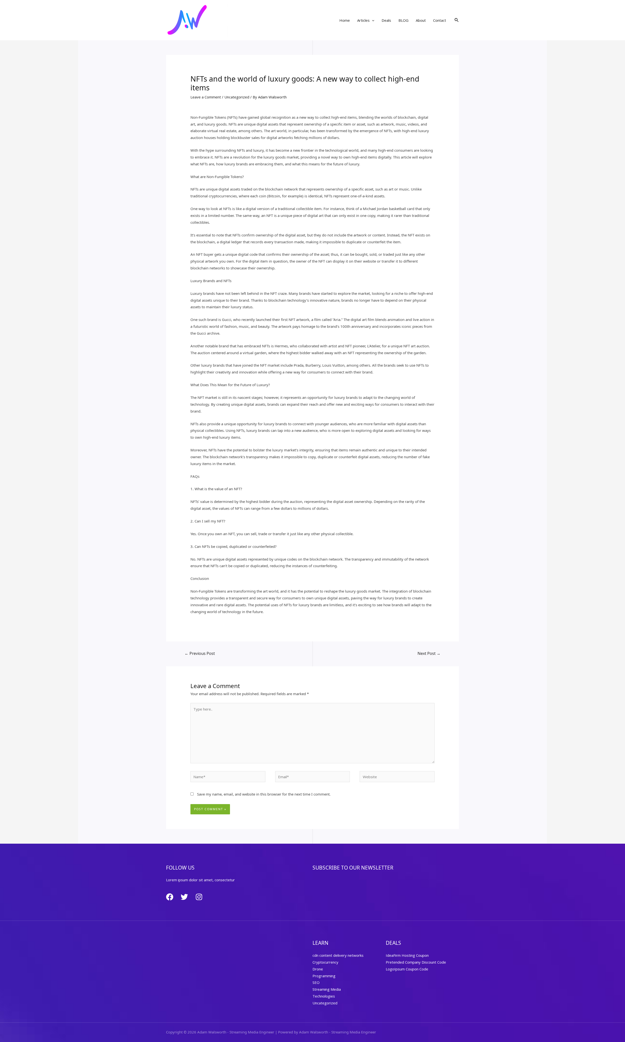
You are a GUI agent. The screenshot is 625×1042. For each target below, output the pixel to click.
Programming (323, 975)
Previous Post (200, 653)
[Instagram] (199, 897)
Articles (363, 20)
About (421, 20)
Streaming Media (326, 989)
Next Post (428, 653)
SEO (316, 982)
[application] (372, 20)
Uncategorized (236, 97)
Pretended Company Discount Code (416, 962)
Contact (439, 20)
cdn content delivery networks (338, 955)
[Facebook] (169, 897)
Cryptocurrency (325, 962)
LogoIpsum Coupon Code (407, 969)
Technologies (323, 996)
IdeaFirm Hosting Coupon (407, 955)
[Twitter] (184, 897)
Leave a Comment (205, 97)
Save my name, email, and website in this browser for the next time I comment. (264, 794)
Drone (317, 969)
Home (344, 20)
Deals (386, 20)
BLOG (403, 20)
